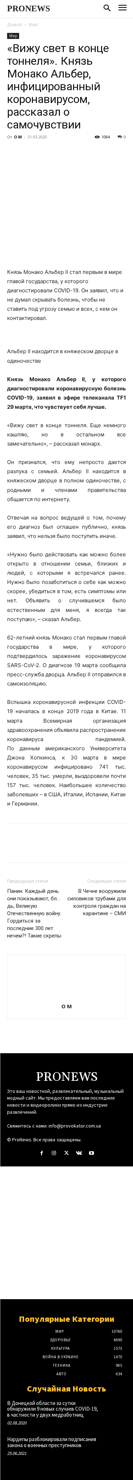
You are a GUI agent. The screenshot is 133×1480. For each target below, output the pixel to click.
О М (18, 136)
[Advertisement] (66, 1232)
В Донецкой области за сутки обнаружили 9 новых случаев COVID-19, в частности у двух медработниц (52, 1409)
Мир (33, 25)
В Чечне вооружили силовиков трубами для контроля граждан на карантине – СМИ (96, 902)
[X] (30, 153)
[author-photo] (67, 996)
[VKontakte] (78, 1153)
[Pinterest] (47, 153)
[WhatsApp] (63, 153)
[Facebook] (14, 153)
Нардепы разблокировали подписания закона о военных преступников (51, 1442)
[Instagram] (54, 1153)
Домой (14, 25)
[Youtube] (91, 1153)
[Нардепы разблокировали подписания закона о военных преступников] (114, 1447)
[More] (79, 153)
